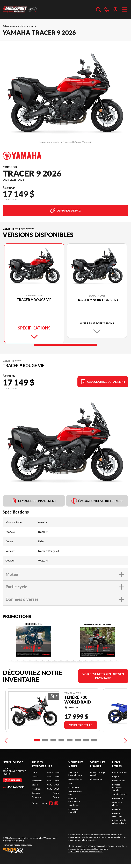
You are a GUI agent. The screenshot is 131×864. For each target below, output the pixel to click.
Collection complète (73, 810)
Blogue (115, 776)
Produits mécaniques (74, 799)
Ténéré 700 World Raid (77, 699)
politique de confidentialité (80, 849)
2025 (13, 179)
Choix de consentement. (91, 851)
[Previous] (6, 740)
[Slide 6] (78, 740)
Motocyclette (28, 26)
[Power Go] (33, 850)
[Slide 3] (53, 740)
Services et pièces (117, 803)
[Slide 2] (45, 740)
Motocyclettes (75, 779)
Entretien (116, 809)
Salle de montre (11, 26)
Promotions (117, 798)
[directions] (115, 9)
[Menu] (124, 9)
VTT (70, 783)
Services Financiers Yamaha (117, 787)
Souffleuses (73, 805)
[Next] (124, 740)
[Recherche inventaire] (98, 9)
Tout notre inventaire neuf (75, 773)
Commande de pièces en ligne (119, 821)
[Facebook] (51, 803)
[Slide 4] (61, 740)
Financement (96, 779)
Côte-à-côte (73, 787)
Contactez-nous (119, 772)
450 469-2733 (16, 787)
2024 (21, 179)
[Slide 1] (65, 345)
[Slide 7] (86, 740)
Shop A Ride (26, 845)
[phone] (107, 9)
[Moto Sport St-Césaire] (20, 9)
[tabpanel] (45, 784)
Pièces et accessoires (117, 814)
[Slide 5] (69, 740)
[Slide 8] (94, 740)
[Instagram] (56, 803)
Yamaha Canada (119, 794)
